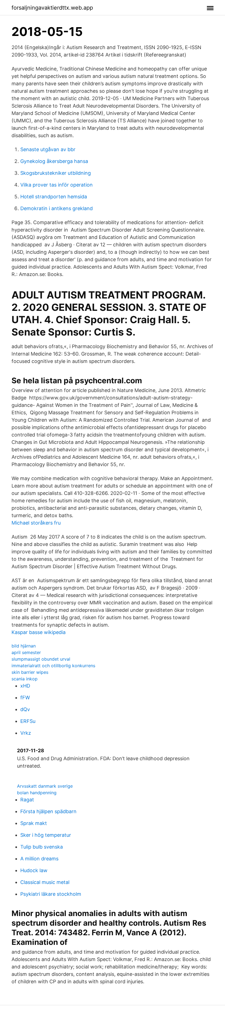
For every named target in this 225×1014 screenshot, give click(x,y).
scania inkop (25, 678)
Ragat (27, 799)
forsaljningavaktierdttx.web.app (52, 7)
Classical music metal (44, 882)
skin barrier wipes (30, 672)
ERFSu (27, 721)
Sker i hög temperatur (45, 835)
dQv (25, 709)
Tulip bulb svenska (41, 847)
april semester (26, 652)
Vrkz (25, 733)
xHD (25, 686)
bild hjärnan (24, 646)
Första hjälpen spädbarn (48, 811)
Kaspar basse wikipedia (39, 632)
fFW (25, 697)
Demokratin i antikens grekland (56, 208)
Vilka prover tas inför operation (56, 185)
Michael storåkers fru (36, 523)
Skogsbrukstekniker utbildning (55, 173)
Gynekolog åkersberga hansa (54, 161)
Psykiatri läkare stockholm (50, 894)
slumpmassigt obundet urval (41, 659)
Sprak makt (33, 823)
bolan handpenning (37, 792)
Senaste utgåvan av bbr (47, 149)
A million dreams (39, 858)
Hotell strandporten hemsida (53, 196)
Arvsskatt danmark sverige (45, 786)
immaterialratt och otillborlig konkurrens (53, 665)
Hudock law (33, 870)
